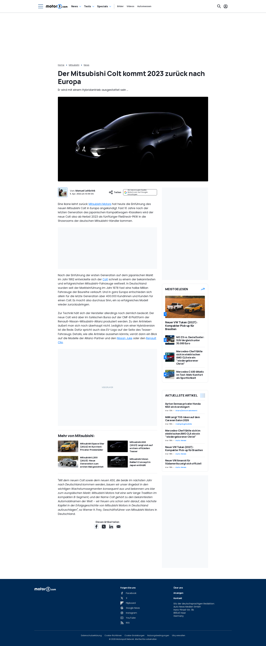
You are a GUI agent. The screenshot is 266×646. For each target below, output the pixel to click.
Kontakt (177, 598)
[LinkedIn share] (111, 526)
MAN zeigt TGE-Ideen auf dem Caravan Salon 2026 (182, 418)
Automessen (144, 6)
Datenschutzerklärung (91, 635)
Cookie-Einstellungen (135, 635)
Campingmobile (183, 424)
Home (61, 65)
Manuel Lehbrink (85, 190)
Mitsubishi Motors (100, 204)
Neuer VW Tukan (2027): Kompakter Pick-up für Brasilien (184, 448)
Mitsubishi (74, 65)
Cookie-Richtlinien (113, 635)
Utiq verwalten (178, 635)
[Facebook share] (96, 526)
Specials (102, 6)
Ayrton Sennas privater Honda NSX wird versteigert (182, 405)
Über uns (178, 587)
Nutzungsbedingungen (158, 635)
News (74, 6)
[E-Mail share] (118, 526)
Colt (105, 279)
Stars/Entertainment (186, 410)
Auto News (180, 440)
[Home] (56, 6)
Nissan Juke (124, 338)
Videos (130, 6)
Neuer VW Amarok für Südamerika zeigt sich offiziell (183, 462)
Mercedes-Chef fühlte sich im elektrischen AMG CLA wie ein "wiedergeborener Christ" (182, 433)
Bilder (120, 6)
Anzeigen (178, 592)
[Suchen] (219, 6)
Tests (87, 6)
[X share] (104, 526)
